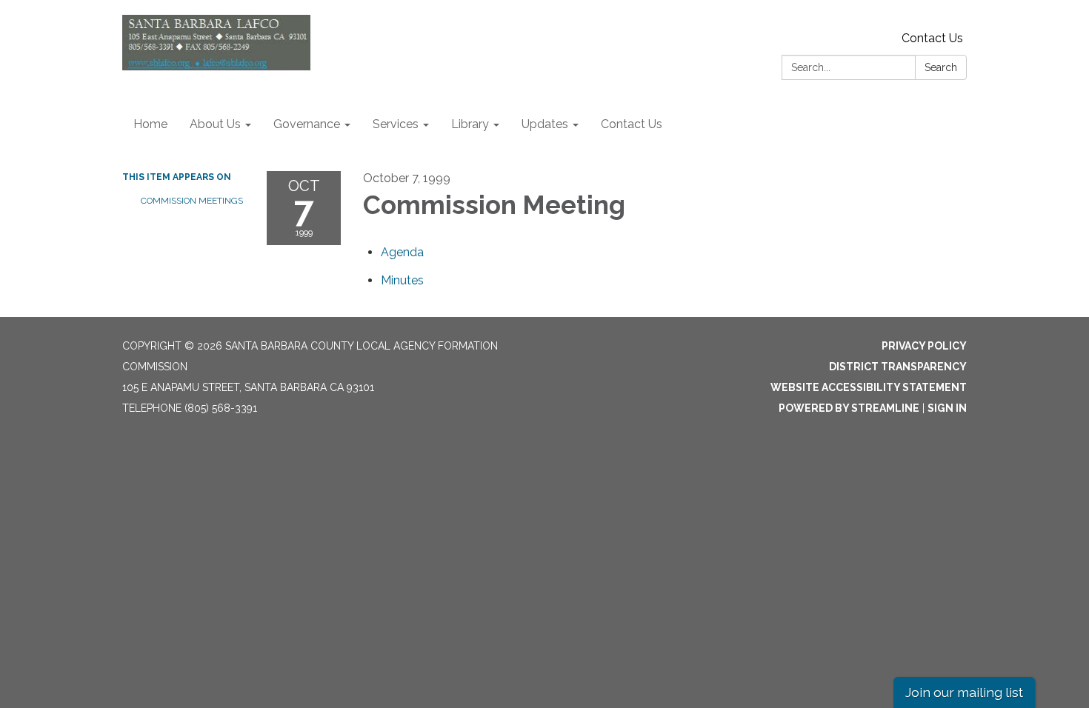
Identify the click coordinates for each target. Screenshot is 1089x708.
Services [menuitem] (396, 124)
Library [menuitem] (470, 124)
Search (941, 67)
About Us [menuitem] (215, 124)
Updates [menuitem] (545, 124)
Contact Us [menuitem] (631, 124)
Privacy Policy (924, 346)
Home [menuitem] (150, 124)
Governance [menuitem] (306, 124)
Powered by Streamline (849, 408)
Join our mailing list (964, 692)
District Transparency (898, 367)
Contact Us (932, 38)
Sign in (947, 408)
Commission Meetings (192, 201)
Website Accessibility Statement (868, 387)
